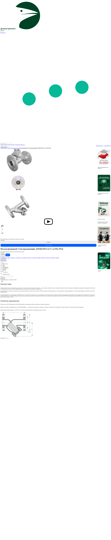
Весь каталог (3, 32)
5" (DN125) (47, 257)
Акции (1, 144)
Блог (7, 144)
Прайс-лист (22, 144)
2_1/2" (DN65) (33, 257)
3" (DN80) (38, 257)
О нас (4, 144)
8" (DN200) (57, 257)
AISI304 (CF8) (3, 259)
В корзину (48, 242)
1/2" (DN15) (2, 257)
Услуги (9, 144)
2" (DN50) (28, 257)
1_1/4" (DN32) (17, 257)
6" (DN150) (52, 257)
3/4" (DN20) (7, 257)
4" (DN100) (42, 257)
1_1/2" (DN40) (23, 257)
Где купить (13, 144)
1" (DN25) (12, 257)
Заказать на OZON (48, 245)
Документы (18, 144)
